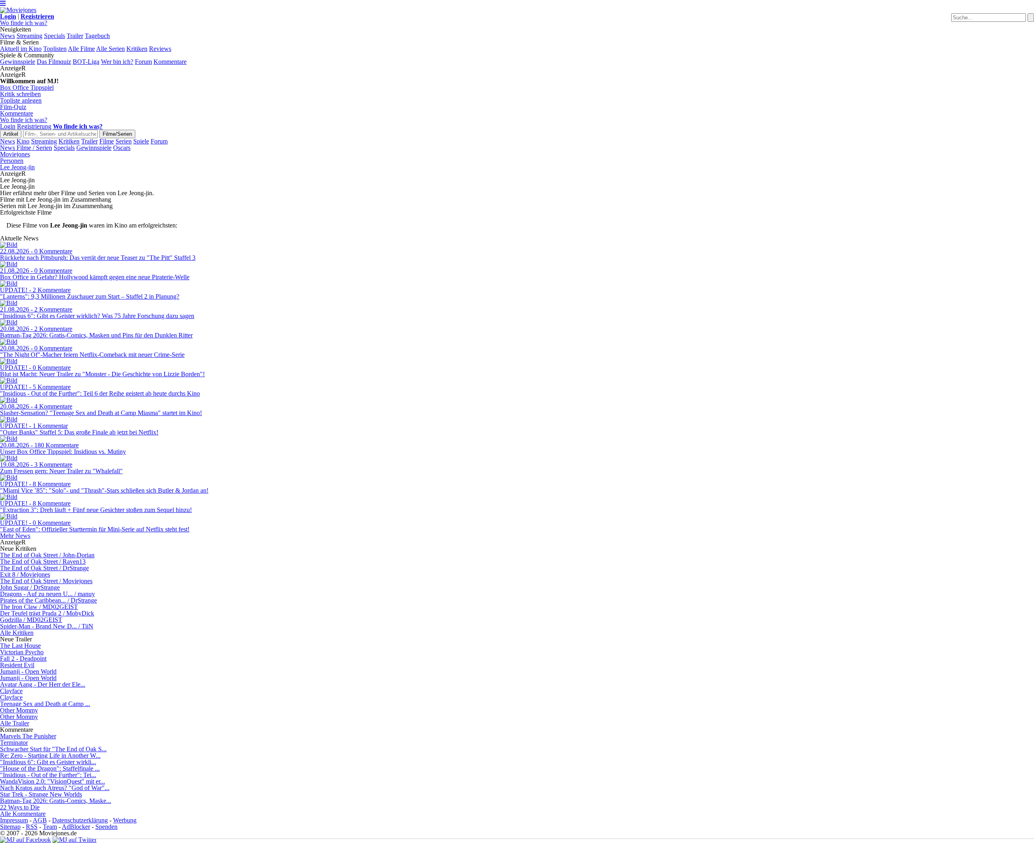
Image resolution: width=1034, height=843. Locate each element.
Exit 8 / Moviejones (25, 574)
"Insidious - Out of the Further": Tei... (48, 774)
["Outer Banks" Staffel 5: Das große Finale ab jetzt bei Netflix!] (8, 419)
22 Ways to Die (20, 807)
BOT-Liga (86, 61)
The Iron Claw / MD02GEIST (39, 606)
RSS (32, 826)
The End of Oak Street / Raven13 (43, 561)
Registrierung (34, 126)
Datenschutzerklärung (80, 820)
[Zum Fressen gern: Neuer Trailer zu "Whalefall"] (8, 458)
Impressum (14, 820)
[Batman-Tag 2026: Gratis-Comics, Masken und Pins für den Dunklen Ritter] (8, 322)
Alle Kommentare (23, 813)
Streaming (29, 35)
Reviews (160, 48)
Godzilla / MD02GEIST (31, 619)
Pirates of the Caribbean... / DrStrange (48, 600)
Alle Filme (81, 48)
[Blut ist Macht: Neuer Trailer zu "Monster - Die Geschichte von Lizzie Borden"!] (8, 361)
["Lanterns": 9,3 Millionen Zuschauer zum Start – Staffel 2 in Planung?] (8, 283)
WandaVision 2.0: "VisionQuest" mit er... (52, 781)
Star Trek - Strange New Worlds (41, 794)
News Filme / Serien (26, 147)
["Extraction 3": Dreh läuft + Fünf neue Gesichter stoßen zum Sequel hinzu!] (8, 496)
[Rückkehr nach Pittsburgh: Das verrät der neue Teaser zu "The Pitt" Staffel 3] (8, 244)
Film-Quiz (13, 106)
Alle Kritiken (17, 632)
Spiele (141, 141)
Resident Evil (17, 665)
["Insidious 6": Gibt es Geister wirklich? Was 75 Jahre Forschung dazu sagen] (8, 302)
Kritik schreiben (20, 94)
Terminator (14, 742)
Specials (54, 35)
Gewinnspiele (17, 61)
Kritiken (136, 48)
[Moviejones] (18, 9)
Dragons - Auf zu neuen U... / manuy (47, 593)
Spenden (106, 826)
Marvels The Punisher (28, 736)
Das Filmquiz (54, 61)
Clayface (11, 690)
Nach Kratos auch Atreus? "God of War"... (54, 787)
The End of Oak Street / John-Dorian (47, 555)
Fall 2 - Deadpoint (23, 658)
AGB (40, 820)
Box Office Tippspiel (27, 87)
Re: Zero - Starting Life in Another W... (50, 755)
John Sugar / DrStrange (30, 587)
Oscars (121, 147)
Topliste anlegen (21, 100)
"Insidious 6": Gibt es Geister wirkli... (48, 762)
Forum (143, 61)
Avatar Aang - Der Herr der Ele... (42, 684)
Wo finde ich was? (23, 22)
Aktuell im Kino (21, 48)
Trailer (75, 35)
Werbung (125, 820)
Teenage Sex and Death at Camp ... (45, 703)
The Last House (20, 645)
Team (50, 826)
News (7, 35)
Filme (106, 141)
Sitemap (10, 826)
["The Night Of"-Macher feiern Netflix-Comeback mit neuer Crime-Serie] (8, 341)
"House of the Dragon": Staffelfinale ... (50, 768)
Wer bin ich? (117, 61)
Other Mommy (19, 710)
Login (7, 126)
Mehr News (15, 535)
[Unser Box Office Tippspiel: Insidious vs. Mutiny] (8, 438)
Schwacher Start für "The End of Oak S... (53, 749)
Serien (124, 141)
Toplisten (55, 48)
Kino (23, 141)
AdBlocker (76, 826)
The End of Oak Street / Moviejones (46, 580)
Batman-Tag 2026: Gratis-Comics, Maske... (55, 800)
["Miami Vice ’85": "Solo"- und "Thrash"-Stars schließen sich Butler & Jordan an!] (8, 477)
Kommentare (170, 61)
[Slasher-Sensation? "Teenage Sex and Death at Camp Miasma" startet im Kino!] (8, 399)
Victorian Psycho (22, 652)
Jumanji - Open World (28, 671)
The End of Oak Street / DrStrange (44, 568)
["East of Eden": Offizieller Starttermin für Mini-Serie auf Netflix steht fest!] (8, 516)
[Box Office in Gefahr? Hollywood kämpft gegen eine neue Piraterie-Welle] (8, 264)
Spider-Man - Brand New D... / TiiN (46, 626)
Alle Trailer (14, 723)
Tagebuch (97, 35)
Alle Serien (110, 48)
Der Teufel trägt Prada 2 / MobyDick (47, 613)
